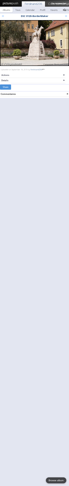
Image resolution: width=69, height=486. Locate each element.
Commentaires (8, 94)
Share (5, 87)
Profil (42, 9)
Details (4, 80)
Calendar (30, 9)
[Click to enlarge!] (34, 43)
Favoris (54, 9)
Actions (5, 75)
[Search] (64, 10)
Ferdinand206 (33, 4)
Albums (6, 9)
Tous (17, 9)
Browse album (56, 480)
